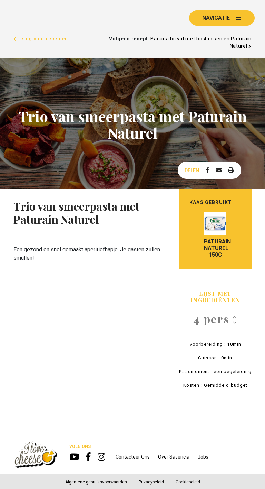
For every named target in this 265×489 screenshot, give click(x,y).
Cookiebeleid (188, 482)
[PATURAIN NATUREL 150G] (215, 223)
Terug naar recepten (42, 38)
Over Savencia (173, 457)
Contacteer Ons (133, 457)
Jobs (203, 457)
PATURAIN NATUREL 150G (215, 248)
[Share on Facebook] (207, 170)
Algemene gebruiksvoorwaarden (96, 482)
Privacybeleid (151, 482)
